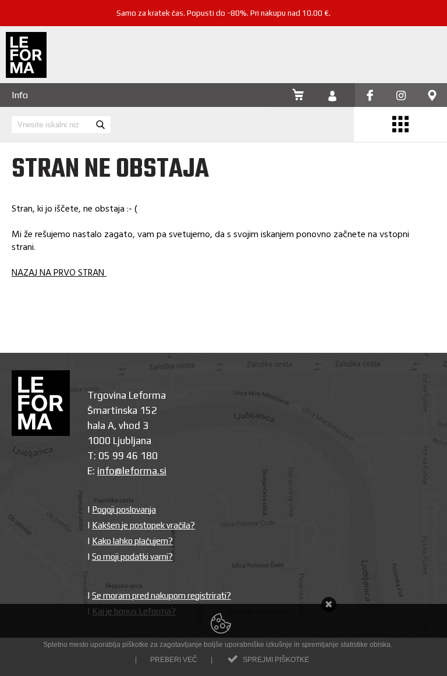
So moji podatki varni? (132, 556)
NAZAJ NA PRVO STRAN (59, 273)
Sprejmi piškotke (276, 660)
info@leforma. (128, 471)
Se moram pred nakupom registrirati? (161, 595)
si (162, 471)
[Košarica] (298, 96)
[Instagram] (401, 96)
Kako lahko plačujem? (132, 541)
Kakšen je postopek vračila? (143, 525)
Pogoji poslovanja (124, 509)
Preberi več (173, 660)
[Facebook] (370, 96)
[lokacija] (432, 96)
